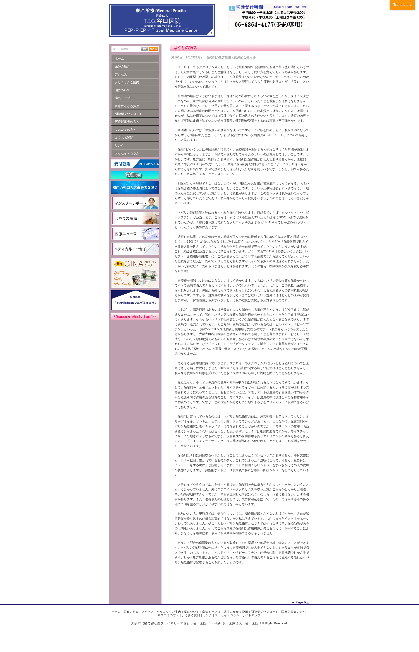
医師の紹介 (131, 611)
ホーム (116, 611)
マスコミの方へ (168, 615)
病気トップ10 (211, 611)
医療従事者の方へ (293, 611)
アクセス (148, 611)
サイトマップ (251, 615)
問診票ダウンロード (264, 611)
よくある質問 (191, 615)
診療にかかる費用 (236, 611)
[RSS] (153, 49)
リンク (207, 615)
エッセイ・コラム (227, 615)
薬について (191, 611)
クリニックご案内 (169, 611)
